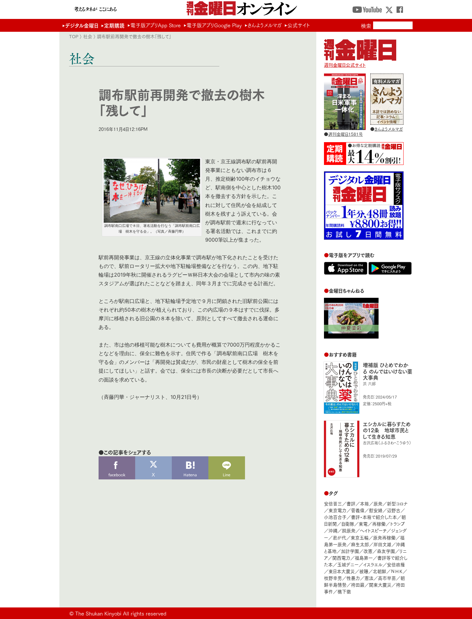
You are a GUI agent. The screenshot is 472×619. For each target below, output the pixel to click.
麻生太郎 (360, 544)
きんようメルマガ (265, 25)
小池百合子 (335, 516)
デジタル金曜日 (81, 25)
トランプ (397, 523)
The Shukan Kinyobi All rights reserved (120, 613)
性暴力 (353, 577)
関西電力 (341, 557)
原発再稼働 (384, 537)
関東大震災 (380, 584)
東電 (363, 523)
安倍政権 (396, 564)
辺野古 (393, 510)
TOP (73, 36)
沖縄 (332, 530)
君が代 (339, 537)
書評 (350, 503)
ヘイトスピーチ (373, 530)
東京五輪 (360, 537)
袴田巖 (357, 584)
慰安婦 (375, 510)
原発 (377, 503)
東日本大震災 (341, 571)
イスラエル (372, 564)
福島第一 (364, 557)
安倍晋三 (333, 503)
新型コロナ (397, 503)
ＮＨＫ (397, 571)
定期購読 (114, 25)
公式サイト (298, 25)
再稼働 (379, 523)
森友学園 (386, 551)
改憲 (367, 551)
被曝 (363, 571)
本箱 (364, 503)
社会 (87, 36)
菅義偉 (357, 510)
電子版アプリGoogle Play (214, 25)
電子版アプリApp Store (155, 25)
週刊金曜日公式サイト (345, 64)
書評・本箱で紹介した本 (374, 516)
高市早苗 (387, 577)
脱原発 (348, 530)
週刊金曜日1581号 (345, 134)
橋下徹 (344, 591)
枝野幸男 (333, 577)
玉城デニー (348, 564)
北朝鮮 (379, 571)
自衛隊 (347, 523)
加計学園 (350, 551)
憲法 (368, 577)
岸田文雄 (382, 544)
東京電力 (337, 510)
